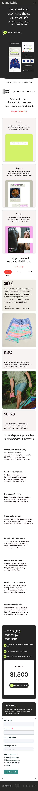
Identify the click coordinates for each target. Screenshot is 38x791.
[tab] (8, 272)
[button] (34, 3)
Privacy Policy (17, 786)
